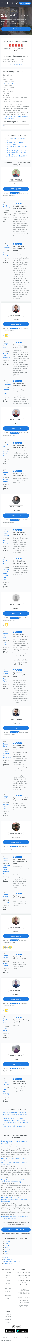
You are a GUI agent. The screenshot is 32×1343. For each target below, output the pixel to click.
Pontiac (7, 1247)
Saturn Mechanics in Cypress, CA (17, 150)
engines (12, 1180)
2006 (22, 1158)
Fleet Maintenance (8, 1278)
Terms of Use (24, 1285)
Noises (18, 1180)
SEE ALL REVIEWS (16, 64)
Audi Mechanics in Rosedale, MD (17, 156)
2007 (17, 1197)
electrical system (10, 1218)
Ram (8, 1158)
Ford (6, 1243)
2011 (2, 1218)
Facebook (8, 1314)
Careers (8, 1280)
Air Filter (6, 902)
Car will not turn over (6, 806)
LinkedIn (8, 1316)
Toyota (7, 1251)
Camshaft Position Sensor (6, 454)
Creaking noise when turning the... (6, 870)
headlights (13, 1216)
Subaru (7, 1249)
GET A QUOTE (25, 3)
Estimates (8, 1288)
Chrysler (7, 1242)
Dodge (3, 1158)
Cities (8, 1283)
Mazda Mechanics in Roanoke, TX (14, 1118)
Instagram (8, 1322)
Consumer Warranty (23, 1272)
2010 (22, 1180)
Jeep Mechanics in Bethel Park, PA (14, 1112)
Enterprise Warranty (24, 1275)
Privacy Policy (24, 1278)
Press (8, 1275)
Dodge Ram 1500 (5, 346)
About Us (8, 1272)
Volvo (6, 1253)
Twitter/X (8, 1319)
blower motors (15, 1158)
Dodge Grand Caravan (6, 533)
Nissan (7, 1245)
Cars (8, 1286)
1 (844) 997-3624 (8, 83)
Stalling (12, 1197)
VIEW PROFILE (16, 180)
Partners (8, 1295)
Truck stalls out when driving (11, 1182)
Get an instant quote (16, 1229)
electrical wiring (23, 1216)
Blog (8, 1298)
